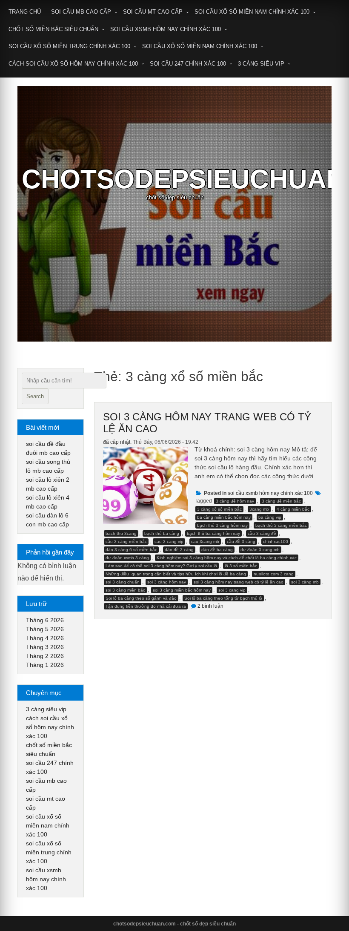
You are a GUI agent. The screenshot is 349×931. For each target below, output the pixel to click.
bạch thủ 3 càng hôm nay (222, 525)
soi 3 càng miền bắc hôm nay (182, 590)
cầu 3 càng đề (262, 533)
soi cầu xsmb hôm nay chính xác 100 (165, 29)
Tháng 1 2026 (45, 664)
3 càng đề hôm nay (235, 501)
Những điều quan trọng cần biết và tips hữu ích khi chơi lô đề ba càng (176, 574)
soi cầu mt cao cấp (153, 12)
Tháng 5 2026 (45, 629)
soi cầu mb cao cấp (81, 12)
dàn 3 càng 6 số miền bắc (131, 549)
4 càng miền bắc (293, 509)
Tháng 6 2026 (45, 620)
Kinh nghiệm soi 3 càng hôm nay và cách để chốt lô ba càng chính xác (227, 557)
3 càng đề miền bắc (281, 501)
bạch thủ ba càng (161, 533)
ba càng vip (269, 517)
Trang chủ (25, 12)
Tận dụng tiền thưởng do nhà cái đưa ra (146, 606)
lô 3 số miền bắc (241, 565)
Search (35, 396)
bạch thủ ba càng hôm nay (213, 533)
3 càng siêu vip (261, 63)
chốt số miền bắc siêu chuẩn (53, 29)
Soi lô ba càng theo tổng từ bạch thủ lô (223, 598)
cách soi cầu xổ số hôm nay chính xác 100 (73, 63)
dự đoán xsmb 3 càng (127, 557)
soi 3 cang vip (232, 590)
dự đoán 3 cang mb (260, 549)
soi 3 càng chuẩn (123, 582)
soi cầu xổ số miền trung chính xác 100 (69, 46)
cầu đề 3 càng (241, 541)
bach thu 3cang (121, 533)
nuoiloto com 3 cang (274, 574)
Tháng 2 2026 (45, 655)
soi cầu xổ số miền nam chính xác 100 (252, 12)
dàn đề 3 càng (179, 549)
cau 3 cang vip (168, 541)
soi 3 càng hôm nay (166, 582)
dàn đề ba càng (217, 549)
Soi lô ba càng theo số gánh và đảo (141, 598)
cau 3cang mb (205, 541)
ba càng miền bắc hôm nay (224, 517)
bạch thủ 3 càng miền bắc (281, 525)
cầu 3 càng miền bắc (126, 541)
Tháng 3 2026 (45, 647)
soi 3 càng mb (305, 582)
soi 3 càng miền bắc (125, 590)
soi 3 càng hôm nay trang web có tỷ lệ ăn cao (238, 582)
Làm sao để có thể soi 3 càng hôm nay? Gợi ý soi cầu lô (161, 565)
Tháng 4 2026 (45, 638)
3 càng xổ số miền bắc (219, 509)
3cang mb (259, 509)
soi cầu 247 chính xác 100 (188, 63)
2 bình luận (210, 606)
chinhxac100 (275, 541)
